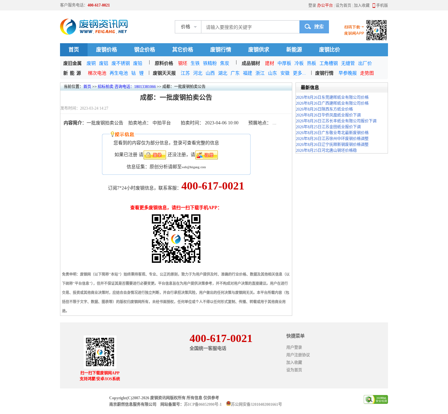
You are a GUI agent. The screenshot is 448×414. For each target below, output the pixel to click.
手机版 (382, 5)
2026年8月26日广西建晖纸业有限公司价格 (332, 103)
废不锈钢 (121, 63)
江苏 (185, 73)
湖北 (222, 73)
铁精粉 (210, 63)
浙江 (260, 73)
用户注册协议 (298, 355)
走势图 (367, 73)
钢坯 (182, 63)
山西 (210, 73)
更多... (299, 73)
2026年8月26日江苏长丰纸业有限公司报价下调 (336, 121)
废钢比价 (329, 49)
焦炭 (224, 63)
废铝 (103, 63)
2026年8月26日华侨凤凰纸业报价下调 (328, 115)
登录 (312, 5)
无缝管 (348, 63)
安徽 (285, 73)
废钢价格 (106, 49)
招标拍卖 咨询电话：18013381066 (127, 86)
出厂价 (365, 63)
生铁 (195, 63)
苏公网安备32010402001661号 (256, 404)
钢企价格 (144, 49)
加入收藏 (362, 5)
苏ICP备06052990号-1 (203, 404)
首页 (74, 49)
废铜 (91, 63)
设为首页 (343, 5)
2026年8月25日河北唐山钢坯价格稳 (326, 150)
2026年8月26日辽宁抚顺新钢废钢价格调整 (332, 144)
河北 (197, 73)
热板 (311, 63)
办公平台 (325, 5)
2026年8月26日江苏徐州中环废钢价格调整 (332, 138)
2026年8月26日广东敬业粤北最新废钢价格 (332, 133)
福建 (247, 73)
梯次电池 (97, 73)
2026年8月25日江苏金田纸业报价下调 (328, 127)
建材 (269, 63)
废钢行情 (220, 49)
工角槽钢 (328, 63)
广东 (235, 73)
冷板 (299, 63)
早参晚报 (347, 73)
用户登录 (294, 347)
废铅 (137, 63)
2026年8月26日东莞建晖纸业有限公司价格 (332, 97)
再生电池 (119, 73)
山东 (272, 73)
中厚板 (284, 63)
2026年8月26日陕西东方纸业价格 (324, 109)
